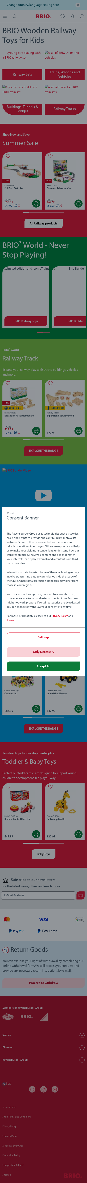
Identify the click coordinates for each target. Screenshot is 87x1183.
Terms (10, 620)
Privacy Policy (60, 616)
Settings (43, 637)
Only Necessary (43, 652)
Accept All (43, 666)
